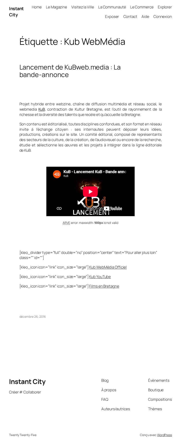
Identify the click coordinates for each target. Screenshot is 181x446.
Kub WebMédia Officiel (108, 267)
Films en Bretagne (104, 286)
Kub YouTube (100, 276)
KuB (41, 109)
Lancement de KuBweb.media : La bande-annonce (70, 70)
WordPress (164, 435)
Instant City (16, 12)
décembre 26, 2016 (32, 316)
